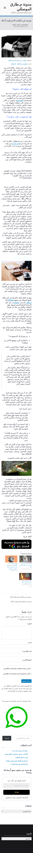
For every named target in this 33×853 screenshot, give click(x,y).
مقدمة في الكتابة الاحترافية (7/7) (21, 602)
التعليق (29, 624)
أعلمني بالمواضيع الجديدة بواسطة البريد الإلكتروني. (16, 674)
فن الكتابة (19, 64)
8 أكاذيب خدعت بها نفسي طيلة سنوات (16, 754)
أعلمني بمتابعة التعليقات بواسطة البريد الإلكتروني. (16, 668)
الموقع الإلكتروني (27, 660)
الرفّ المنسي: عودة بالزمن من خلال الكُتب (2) (26, 565)
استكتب (28, 302)
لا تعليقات (13, 64)
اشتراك (7, 738)
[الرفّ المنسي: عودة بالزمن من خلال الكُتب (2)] (25, 559)
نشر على (15, 60)
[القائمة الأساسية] (4, 7)
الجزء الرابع (16, 143)
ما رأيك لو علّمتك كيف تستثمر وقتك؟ (17, 761)
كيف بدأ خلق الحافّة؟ (21, 757)
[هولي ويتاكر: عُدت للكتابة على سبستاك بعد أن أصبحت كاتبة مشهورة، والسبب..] (11, 559)
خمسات (16, 302)
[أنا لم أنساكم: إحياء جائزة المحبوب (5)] (25, 576)
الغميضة (19, 100)
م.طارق (25, 60)
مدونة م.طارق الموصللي (21, 6)
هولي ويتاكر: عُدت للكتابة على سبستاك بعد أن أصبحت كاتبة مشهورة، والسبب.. (12, 566)
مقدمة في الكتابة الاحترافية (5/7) (20, 597)
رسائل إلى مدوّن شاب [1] (20, 751)
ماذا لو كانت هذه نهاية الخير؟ (19, 764)
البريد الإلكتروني (27, 651)
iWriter (11, 300)
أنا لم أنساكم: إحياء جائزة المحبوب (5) (27, 582)
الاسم (29, 642)
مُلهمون (25, 64)
